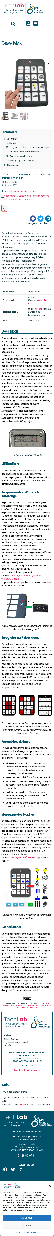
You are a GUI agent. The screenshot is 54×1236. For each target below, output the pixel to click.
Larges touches (24, 199)
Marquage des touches (22, 160)
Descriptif (12, 138)
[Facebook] (5, 1169)
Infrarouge (9, 199)
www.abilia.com (39, 302)
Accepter (27, 1217)
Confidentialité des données (25, 1232)
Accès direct (10, 195)
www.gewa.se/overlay (23, 857)
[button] (49, 1185)
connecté (24, 1104)
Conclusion (13, 165)
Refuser (27, 1225)
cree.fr (38, 308)
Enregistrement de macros (24, 151)
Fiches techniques (26, 191)
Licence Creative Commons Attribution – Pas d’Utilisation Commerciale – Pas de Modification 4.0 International (27, 1005)
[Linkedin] (20, 1169)
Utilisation (12, 143)
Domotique (10, 191)
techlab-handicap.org (27, 1070)
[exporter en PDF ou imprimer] (4, 208)
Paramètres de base (21, 156)
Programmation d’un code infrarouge (29, 147)
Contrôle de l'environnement (33, 195)
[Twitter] (13, 1169)
